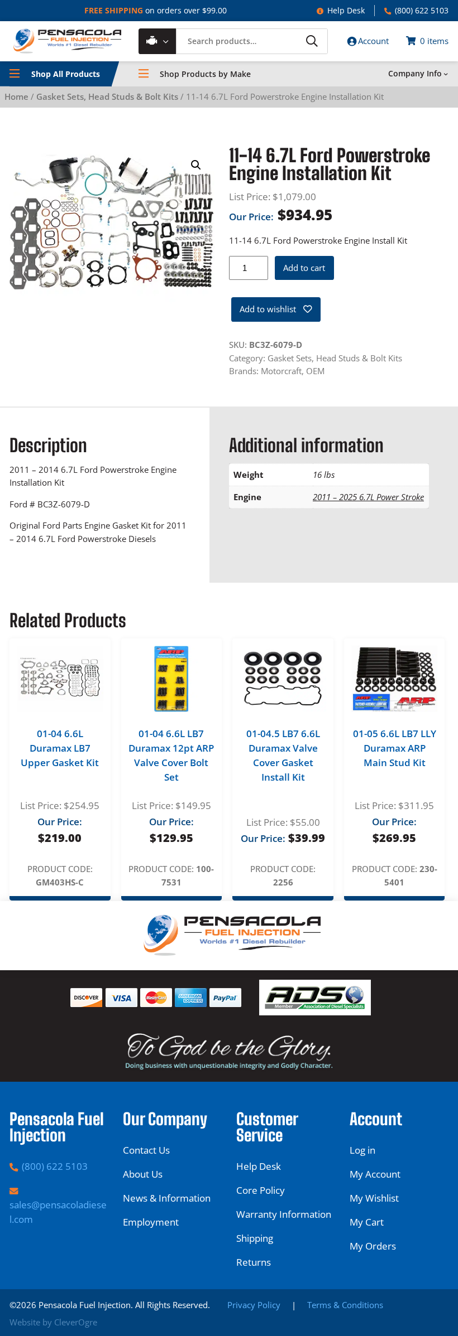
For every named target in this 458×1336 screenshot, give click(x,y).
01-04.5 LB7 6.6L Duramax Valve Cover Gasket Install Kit (283, 755)
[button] (196, 165)
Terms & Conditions (345, 1305)
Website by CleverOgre (53, 1322)
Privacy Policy (253, 1305)
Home (16, 96)
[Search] (311, 41)
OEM (315, 371)
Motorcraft (281, 371)
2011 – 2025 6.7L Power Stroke (368, 497)
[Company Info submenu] (445, 73)
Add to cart (304, 268)
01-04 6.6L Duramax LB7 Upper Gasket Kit (60, 748)
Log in (362, 1150)
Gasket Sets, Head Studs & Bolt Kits (107, 96)
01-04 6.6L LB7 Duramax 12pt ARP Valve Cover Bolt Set (171, 755)
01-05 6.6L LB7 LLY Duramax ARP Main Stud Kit (394, 748)
